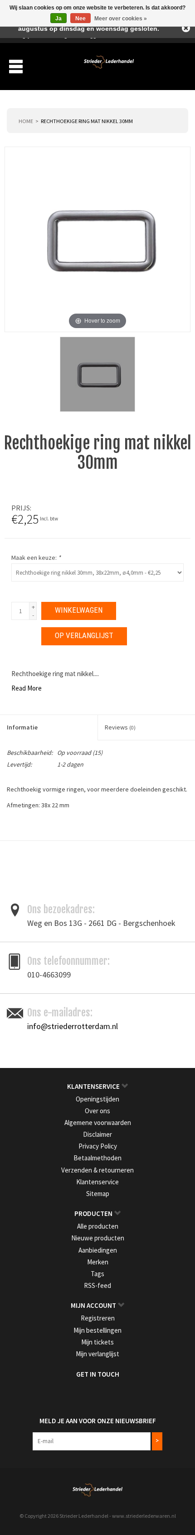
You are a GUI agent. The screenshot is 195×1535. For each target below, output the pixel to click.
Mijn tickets (97, 1342)
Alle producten (97, 1226)
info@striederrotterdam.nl (72, 1026)
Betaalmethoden (97, 1158)
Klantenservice (97, 1181)
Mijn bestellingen (97, 1330)
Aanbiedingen (97, 1250)
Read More (26, 688)
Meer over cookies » (120, 18)
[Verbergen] (186, 28)
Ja (58, 18)
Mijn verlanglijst (97, 1353)
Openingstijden (97, 1099)
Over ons (97, 1110)
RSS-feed (97, 1285)
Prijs (20, 507)
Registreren (98, 1318)
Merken (97, 1262)
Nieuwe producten (97, 1238)
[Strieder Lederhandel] (109, 66)
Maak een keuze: (36, 557)
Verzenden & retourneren (97, 1170)
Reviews (120, 727)
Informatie (22, 727)
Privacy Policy (97, 1146)
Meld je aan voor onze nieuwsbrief (97, 1420)
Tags (97, 1273)
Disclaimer (97, 1134)
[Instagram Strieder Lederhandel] (105, 1393)
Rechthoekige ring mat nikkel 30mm (87, 121)
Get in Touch (97, 1374)
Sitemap (97, 1193)
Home (26, 121)
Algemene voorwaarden (97, 1122)
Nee (80, 18)
